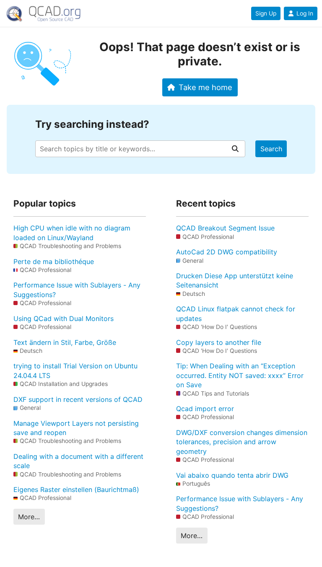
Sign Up (265, 13)
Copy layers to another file (218, 342)
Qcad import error (205, 408)
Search (271, 149)
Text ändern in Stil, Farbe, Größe (64, 342)
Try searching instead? (92, 124)
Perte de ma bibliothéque (53, 261)
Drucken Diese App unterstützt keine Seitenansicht (234, 280)
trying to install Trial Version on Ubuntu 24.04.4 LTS (75, 370)
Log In (304, 13)
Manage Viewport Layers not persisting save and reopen (76, 428)
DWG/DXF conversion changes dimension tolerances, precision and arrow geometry (241, 442)
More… (29, 517)
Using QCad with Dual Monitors (63, 318)
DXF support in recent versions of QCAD (78, 399)
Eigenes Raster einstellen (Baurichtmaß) (76, 489)
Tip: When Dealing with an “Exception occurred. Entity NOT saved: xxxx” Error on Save (240, 375)
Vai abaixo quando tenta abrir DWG (232, 475)
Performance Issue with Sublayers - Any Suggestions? (76, 289)
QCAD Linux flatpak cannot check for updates (235, 313)
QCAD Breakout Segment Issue (225, 228)
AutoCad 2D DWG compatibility (226, 252)
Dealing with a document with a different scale (78, 461)
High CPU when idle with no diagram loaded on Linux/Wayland (71, 232)
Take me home (205, 87)
